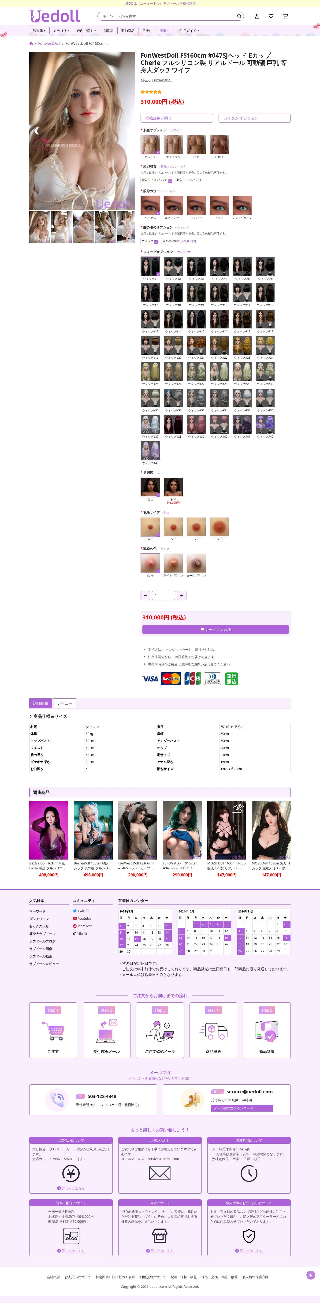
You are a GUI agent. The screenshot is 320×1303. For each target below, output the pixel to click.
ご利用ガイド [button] (186, 30)
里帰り (147, 30)
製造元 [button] (38, 30)
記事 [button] (163, 30)
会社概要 (53, 1277)
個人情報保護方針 (255, 1277)
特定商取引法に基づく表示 (115, 1277)
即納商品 (127, 30)
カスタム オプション (240, 118)
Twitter (83, 910)
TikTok (82, 933)
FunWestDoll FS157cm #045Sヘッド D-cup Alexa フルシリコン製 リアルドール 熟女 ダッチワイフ (182, 866)
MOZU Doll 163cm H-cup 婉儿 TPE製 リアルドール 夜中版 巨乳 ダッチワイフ (226, 866)
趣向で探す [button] (85, 30)
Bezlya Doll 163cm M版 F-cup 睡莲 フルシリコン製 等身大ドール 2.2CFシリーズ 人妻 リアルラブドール (48, 866)
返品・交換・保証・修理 (219, 1277)
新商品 (109, 30)
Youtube (84, 918)
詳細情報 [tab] (40, 703)
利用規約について (153, 1277)
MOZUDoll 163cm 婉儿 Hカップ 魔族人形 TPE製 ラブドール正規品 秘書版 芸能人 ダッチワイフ (271, 866)
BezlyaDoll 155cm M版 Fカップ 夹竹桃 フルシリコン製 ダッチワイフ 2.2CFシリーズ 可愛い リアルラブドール (93, 866)
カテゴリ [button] (60, 30)
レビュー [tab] (64, 703)
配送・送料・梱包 (184, 1277)
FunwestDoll (49, 43)
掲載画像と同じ (158, 118)
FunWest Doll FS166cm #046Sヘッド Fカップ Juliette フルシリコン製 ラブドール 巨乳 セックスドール (137, 866)
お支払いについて (78, 1277)
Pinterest (85, 926)
